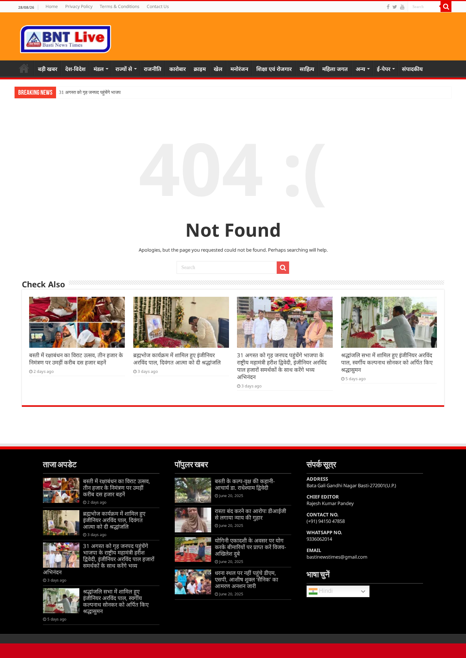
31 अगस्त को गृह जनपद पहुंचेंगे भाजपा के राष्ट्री (98, 92)
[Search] (446, 6)
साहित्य (307, 68)
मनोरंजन (239, 68)
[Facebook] (388, 7)
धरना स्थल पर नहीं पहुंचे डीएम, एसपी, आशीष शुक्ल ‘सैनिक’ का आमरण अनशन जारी (246, 579)
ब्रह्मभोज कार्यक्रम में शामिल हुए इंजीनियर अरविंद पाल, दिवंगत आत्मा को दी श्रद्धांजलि (177, 358)
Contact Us (158, 6)
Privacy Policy (78, 6)
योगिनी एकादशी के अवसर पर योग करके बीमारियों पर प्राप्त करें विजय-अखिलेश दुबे (250, 547)
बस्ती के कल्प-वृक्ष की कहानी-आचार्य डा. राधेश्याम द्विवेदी (245, 484)
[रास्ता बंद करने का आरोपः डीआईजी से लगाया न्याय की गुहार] (193, 520)
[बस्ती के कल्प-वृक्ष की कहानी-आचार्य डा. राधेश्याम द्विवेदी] (193, 490)
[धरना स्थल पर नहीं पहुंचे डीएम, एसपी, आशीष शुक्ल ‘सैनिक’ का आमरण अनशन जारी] (193, 582)
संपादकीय (412, 68)
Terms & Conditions (119, 6)
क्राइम (200, 68)
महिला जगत (335, 68)
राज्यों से (123, 68)
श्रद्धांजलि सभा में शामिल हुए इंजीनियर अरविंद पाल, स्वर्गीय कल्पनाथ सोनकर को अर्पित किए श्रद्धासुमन (387, 362)
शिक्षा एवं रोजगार (274, 68)
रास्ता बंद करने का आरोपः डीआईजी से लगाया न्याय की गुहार (250, 514)
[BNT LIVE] (65, 38)
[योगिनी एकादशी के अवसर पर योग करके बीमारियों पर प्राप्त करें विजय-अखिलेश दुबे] (193, 549)
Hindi (325, 591)
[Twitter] (395, 7)
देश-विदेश (75, 68)
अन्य (360, 68)
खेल (218, 68)
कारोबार (177, 68)
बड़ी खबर (47, 68)
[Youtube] (402, 7)
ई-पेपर (383, 68)
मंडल (99, 68)
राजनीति (152, 68)
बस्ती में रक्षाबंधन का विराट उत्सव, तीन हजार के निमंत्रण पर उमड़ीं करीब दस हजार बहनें (76, 358)
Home (52, 6)
